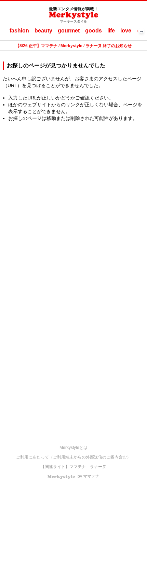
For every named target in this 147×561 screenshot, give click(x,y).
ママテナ (77, 466)
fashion (19, 30)
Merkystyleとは (73, 447)
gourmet (69, 30)
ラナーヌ (98, 466)
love (125, 30)
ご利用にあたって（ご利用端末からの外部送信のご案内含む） (73, 457)
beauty (43, 30)
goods (93, 30)
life (111, 30)
